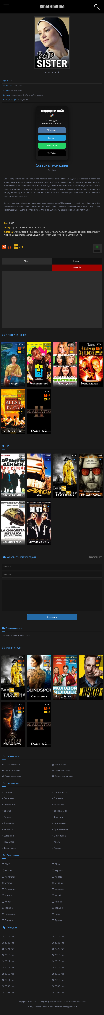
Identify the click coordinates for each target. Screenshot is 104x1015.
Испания (59, 883)
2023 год (9, 943)
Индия (8, 896)
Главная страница (12, 765)
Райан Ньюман (36, 232)
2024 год (59, 937)
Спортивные (60, 836)
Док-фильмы (60, 811)
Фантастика (10, 848)
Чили (57, 914)
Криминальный (28, 228)
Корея (8, 902)
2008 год (59, 986)
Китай (58, 896)
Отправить (52, 617)
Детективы (59, 805)
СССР (7, 864)
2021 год (9, 949)
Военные (58, 798)
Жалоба (77, 268)
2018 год (59, 955)
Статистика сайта (12, 770)
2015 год (9, 968)
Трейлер (77, 261)
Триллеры (9, 842)
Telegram (52, 138)
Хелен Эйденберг (35, 235)
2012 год (59, 974)
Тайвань (9, 908)
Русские (58, 848)
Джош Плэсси (18, 235)
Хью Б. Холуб (51, 232)
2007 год (9, 993)
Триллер (42, 228)
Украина (59, 871)
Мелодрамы (60, 823)
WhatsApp (52, 145)
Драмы (7, 811)
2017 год (9, 961)
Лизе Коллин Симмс (72, 235)
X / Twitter (51, 153)
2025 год (9, 937)
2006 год (59, 993)
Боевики (8, 792)
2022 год (59, 943)
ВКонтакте (52, 130)
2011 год (9, 980)
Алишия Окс (65, 232)
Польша (9, 920)
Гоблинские (9, 805)
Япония (59, 902)
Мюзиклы (8, 830)
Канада (58, 877)
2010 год (59, 980)
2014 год (59, 968)
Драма (15, 228)
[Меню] (6, 7)
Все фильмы (60, 765)
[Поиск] (97, 7)
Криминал (9, 823)
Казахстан (10, 877)
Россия (8, 871)
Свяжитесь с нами (62, 770)
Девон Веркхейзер (81, 232)
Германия (10, 889)
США (57, 864)
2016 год (59, 961)
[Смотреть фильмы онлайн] (52, 2)
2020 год (59, 949)
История (8, 817)
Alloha (27, 261)
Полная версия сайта (64, 776)
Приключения (61, 830)
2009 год (9, 986)
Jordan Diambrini (53, 235)
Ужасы (57, 842)
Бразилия (10, 914)
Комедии (58, 817)
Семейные (9, 836)
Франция (59, 889)
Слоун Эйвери (20, 232)
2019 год (9, 955)
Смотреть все (95, 557)
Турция (58, 920)
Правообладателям (13, 776)
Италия (8, 883)
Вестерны (9, 798)
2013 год (9, 974)
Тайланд (59, 908)
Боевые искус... (61, 792)
